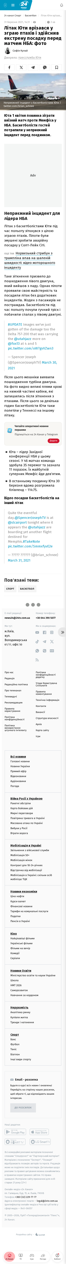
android (15, 1132)
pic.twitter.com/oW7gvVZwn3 (30, 348)
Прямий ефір (18, 771)
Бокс (13, 1039)
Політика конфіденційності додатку (46, 674)
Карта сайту (42, 730)
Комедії (14, 953)
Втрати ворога (19, 833)
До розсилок (23, 1107)
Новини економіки (23, 891)
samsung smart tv (40, 1142)
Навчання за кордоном (24, 995)
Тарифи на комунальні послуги (29, 911)
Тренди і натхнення (22, 1022)
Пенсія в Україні (20, 921)
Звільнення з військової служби (29, 850)
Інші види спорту (20, 1059)
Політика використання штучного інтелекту (16, 728)
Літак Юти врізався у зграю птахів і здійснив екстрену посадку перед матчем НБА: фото (51, 15)
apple (40, 1132)
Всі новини (18, 756)
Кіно (13, 933)
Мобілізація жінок (21, 860)
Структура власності (47, 718)
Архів (39, 724)
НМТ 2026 (16, 985)
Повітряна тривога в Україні (27, 818)
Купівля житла (19, 1017)
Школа (14, 980)
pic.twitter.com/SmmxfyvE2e (30, 546)
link (37, 632)
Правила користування (12, 710)
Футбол (14, 1044)
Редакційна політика (16, 684)
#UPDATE (15, 324)
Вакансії (40, 712)
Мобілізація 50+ (19, 855)
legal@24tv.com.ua (47, 1200)
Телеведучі (11, 697)
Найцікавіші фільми (22, 938)
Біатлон (15, 1054)
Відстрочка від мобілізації (26, 870)
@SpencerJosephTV (30, 518)
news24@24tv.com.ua (17, 617)
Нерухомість (19, 1007)
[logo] (23, 5)
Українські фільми (21, 943)
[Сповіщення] (61, 5)
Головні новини (20, 761)
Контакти (41, 706)
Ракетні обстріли (20, 803)
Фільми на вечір (20, 948)
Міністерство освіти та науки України (32, 975)
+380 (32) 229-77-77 (25, 1196)
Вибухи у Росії (18, 828)
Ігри (38, 736)
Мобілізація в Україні (25, 845)
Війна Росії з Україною (26, 798)
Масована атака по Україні (26, 823)
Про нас (9, 672)
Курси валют (18, 901)
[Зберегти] (57, 67)
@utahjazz (22, 339)
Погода (14, 786)
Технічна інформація (47, 700)
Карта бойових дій (21, 808)
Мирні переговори (21, 813)
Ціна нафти (17, 896)
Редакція (9, 678)
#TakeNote (31, 541)
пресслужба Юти (29, 57)
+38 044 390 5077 (46, 617)
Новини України (20, 766)
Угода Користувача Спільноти (46, 684)
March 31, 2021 (19, 560)
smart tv (15, 1142)
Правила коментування (44, 693)
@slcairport (17, 522)
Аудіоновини (18, 781)
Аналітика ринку (20, 1012)
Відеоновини (18, 776)
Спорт (14, 1034)
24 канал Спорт (13, 15)
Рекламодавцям (13, 703)
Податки (15, 916)
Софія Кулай (20, 50)
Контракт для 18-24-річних (26, 865)
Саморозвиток (19, 990)
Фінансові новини (21, 906)
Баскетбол (31, 15)
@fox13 (14, 343)
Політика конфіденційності (15, 718)
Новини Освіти (20, 970)
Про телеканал (13, 690)
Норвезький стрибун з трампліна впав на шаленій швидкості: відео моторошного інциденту (29, 260)
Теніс (13, 1049)
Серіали (15, 958)
